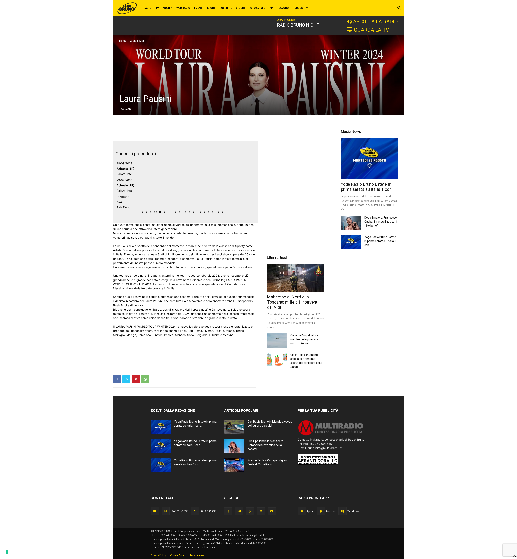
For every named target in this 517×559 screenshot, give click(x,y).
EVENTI (198, 8)
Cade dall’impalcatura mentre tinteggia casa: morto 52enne (304, 339)
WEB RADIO (183, 8)
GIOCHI (240, 8)
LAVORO (283, 8)
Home (122, 40)
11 (185, 212)
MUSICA (167, 8)
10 (180, 212)
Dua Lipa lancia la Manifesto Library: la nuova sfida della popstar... (265, 445)
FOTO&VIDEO (257, 8)
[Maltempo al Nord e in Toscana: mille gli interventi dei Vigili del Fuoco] (295, 278)
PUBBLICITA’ (300, 8)
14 (197, 212)
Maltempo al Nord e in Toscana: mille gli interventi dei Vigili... (293, 302)
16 (205, 212)
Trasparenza (197, 555)
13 (193, 212)
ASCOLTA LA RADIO (375, 22)
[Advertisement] (184, 131)
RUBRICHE (226, 8)
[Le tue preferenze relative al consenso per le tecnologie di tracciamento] (7, 552)
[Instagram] (239, 511)
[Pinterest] (136, 379)
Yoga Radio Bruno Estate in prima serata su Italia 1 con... (368, 187)
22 (230, 212)
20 (222, 212)
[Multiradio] (331, 435)
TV (157, 8)
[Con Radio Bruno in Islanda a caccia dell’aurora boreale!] (234, 427)
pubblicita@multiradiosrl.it (324, 448)
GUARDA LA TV (371, 30)
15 (201, 212)
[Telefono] (195, 511)
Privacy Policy (158, 555)
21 (226, 212)
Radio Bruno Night (298, 25)
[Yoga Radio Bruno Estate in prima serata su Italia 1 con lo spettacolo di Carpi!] (369, 158)
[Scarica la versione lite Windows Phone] (342, 511)
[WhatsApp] (145, 379)
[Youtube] (272, 511)
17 (209, 212)
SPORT (211, 8)
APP (272, 8)
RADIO (147, 8)
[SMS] (155, 511)
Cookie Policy (178, 555)
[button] (399, 8)
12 (189, 212)
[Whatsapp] (166, 511)
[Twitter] (126, 379)
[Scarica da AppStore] (302, 511)
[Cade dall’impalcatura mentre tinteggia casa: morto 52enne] (277, 340)
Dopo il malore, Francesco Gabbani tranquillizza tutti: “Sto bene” (381, 221)
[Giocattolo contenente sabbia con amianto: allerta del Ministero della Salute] (277, 360)
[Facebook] (117, 379)
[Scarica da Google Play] (321, 511)
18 (213, 212)
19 (218, 212)
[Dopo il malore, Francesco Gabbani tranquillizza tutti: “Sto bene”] (351, 223)
